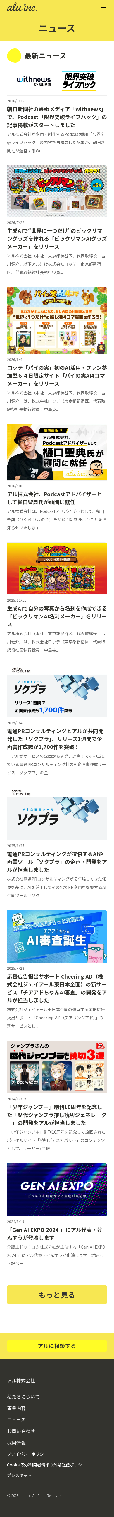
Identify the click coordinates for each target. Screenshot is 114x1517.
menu (103, 7)
